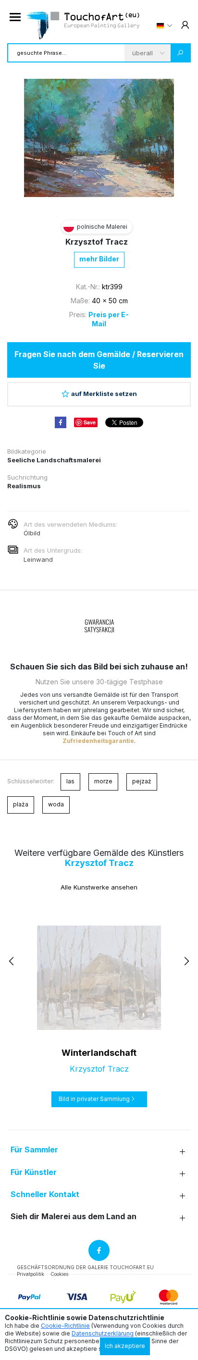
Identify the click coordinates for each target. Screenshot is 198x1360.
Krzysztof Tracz (96, 242)
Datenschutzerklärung (103, 1333)
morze (103, 781)
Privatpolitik (30, 1274)
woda (56, 804)
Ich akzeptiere (125, 1345)
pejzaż (141, 781)
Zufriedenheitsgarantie (98, 740)
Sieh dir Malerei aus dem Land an (73, 1216)
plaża (20, 804)
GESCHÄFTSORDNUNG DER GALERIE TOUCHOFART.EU (85, 1267)
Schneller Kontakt (45, 1194)
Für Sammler (34, 1149)
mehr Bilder (99, 259)
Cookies (59, 1274)
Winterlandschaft (99, 1053)
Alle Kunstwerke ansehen (99, 887)
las (70, 781)
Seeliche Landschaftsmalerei (54, 460)
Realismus (24, 486)
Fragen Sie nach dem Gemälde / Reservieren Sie (99, 360)
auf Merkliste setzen (104, 393)
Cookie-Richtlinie (65, 1325)
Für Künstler (34, 1172)
